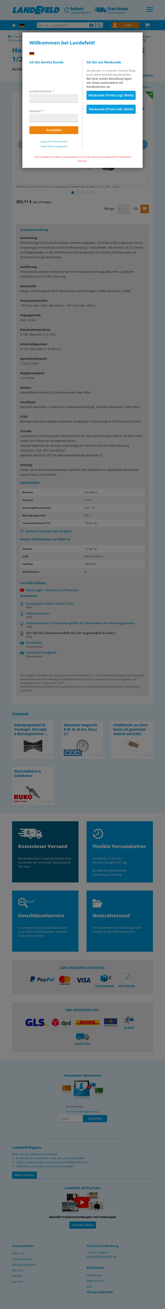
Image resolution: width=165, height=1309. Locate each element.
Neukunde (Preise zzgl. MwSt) (111, 95)
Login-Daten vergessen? (53, 146)
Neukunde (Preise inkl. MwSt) (111, 109)
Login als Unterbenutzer (53, 141)
